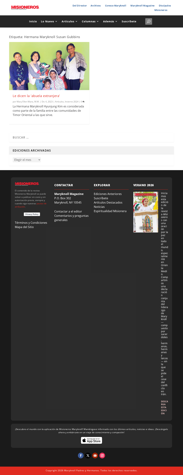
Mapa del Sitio (24, 227)
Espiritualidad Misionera (110, 211)
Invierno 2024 (71, 101)
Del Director (80, 5)
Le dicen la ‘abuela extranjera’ (36, 96)
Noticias (99, 207)
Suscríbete (129, 21)
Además (108, 21)
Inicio (33, 21)
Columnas (89, 21)
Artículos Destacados (108, 202)
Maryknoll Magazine (142, 5)
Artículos (68, 21)
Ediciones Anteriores (108, 194)
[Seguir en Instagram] (102, 455)
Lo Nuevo (47, 21)
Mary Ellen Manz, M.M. (28, 101)
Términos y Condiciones (31, 223)
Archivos (96, 5)
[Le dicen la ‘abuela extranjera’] (49, 66)
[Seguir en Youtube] (95, 455)
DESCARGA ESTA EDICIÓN (164, 407)
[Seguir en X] (88, 455)
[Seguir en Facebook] (81, 455)
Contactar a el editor (68, 211)
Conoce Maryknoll (115, 5)
